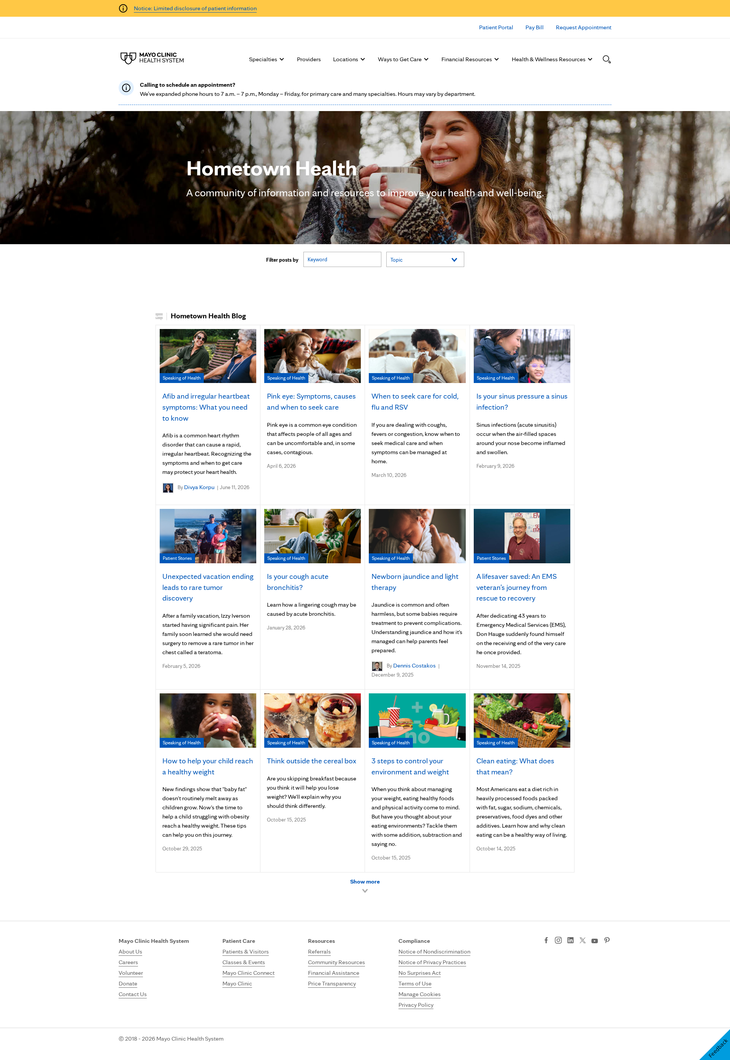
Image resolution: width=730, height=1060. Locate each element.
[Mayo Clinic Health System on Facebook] (546, 941)
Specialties (263, 59)
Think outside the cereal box (311, 760)
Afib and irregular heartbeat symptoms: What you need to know (206, 407)
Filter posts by (282, 260)
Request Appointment (583, 27)
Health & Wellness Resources (549, 59)
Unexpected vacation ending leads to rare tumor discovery (208, 587)
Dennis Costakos (414, 665)
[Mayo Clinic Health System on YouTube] (594, 941)
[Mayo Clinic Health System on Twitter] (582, 941)
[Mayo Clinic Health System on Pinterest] (607, 941)
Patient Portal (496, 27)
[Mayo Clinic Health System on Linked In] (570, 941)
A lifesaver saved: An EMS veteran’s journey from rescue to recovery (516, 587)
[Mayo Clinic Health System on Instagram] (558, 941)
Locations (345, 59)
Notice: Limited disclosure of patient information (195, 8)
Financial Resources (466, 59)
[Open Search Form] (606, 59)
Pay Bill (534, 27)
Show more (365, 881)
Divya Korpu (199, 487)
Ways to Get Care (400, 59)
